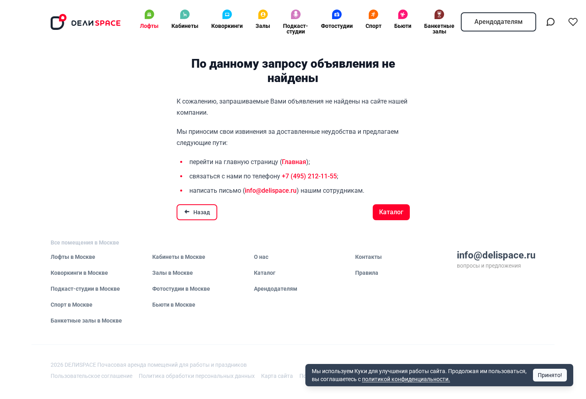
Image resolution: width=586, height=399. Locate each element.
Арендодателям (498, 21)
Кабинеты (185, 26)
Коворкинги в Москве (79, 273)
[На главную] (86, 22)
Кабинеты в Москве (178, 257)
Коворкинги (227, 26)
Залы (263, 26)
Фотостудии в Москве (181, 289)
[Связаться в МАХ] (550, 22)
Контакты (368, 257)
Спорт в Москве (71, 304)
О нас (261, 257)
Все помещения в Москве (85, 242)
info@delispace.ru (271, 190)
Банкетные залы (439, 29)
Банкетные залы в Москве (86, 320)
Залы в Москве (172, 273)
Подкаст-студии (295, 29)
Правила (366, 273)
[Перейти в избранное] (573, 22)
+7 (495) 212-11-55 (309, 176)
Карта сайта (277, 376)
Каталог (391, 212)
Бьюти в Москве (173, 304)
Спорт (373, 26)
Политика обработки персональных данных (197, 376)
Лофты (149, 26)
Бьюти (402, 26)
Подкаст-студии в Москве (85, 289)
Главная (294, 162)
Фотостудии (337, 26)
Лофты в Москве (73, 257)
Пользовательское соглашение (91, 376)
